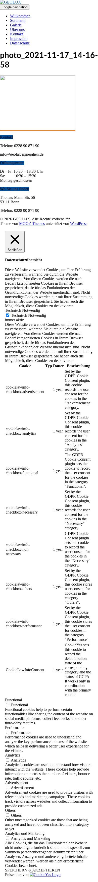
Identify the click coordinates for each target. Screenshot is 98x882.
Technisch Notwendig (28, 315)
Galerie (16, 25)
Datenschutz (20, 43)
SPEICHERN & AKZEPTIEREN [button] (32, 870)
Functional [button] (13, 700)
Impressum (18, 38)
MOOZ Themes (32, 223)
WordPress (78, 223)
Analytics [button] (12, 755)
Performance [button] (15, 727)
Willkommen (20, 16)
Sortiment (17, 20)
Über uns (17, 29)
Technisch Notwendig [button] (22, 310)
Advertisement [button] (16, 783)
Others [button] (10, 810)
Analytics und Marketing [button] (24, 833)
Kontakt (16, 34)
